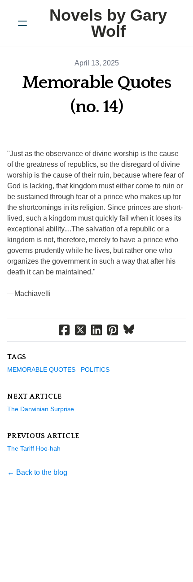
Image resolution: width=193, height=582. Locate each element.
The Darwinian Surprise (40, 409)
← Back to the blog (37, 472)
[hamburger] (22, 23)
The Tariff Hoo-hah (34, 448)
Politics (95, 369)
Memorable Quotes (41, 369)
